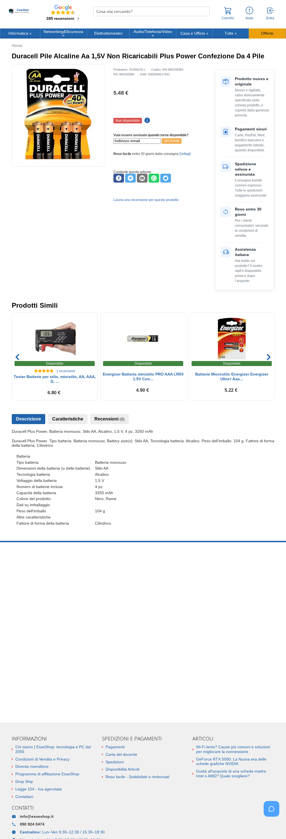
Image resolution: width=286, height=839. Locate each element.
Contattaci (24, 796)
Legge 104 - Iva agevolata (38, 789)
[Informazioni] (249, 11)
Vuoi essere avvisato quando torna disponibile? (151, 135)
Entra (270, 18)
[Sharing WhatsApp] (154, 178)
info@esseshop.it (37, 816)
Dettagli (185, 154)
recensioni (65, 371)
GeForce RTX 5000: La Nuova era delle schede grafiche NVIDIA (231, 761)
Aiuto (249, 18)
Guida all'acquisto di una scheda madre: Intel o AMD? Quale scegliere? (231, 773)
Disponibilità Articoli (122, 769)
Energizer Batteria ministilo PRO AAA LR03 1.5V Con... (143, 376)
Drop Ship (24, 781)
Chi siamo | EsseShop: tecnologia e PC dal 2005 (53, 749)
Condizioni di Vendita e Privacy (42, 759)
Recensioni (109, 419)
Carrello (228, 18)
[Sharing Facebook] (118, 178)
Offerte (267, 33)
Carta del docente (121, 754)
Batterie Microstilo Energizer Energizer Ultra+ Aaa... (231, 376)
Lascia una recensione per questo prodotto (145, 200)
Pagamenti (115, 747)
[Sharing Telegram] (165, 178)
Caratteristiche (67, 419)
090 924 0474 (32, 824)
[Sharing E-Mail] (142, 178)
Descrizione (28, 419)
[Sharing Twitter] (130, 178)
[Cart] (228, 13)
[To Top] (273, 826)
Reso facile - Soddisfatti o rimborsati (137, 777)
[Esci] (271, 11)
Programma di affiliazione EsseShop (47, 774)
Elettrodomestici (108, 33)
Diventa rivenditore (32, 766)
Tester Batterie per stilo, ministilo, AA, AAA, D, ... (55, 379)
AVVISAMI (171, 141)
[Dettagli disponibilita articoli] (146, 121)
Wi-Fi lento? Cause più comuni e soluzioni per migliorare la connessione (233, 749)
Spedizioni (115, 762)
